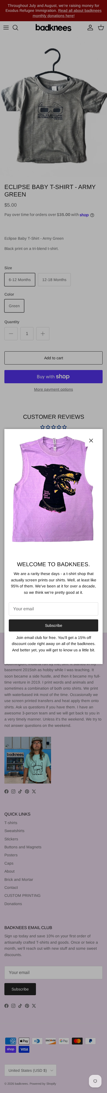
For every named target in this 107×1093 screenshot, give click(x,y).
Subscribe (53, 625)
